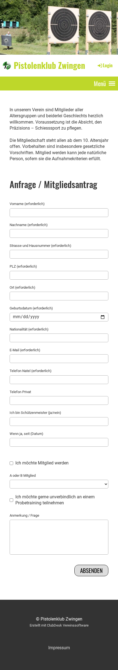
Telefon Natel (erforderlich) (31, 371)
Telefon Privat (20, 392)
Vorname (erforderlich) (27, 204)
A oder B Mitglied (23, 475)
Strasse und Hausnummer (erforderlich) (40, 246)
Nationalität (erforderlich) (29, 329)
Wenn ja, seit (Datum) (26, 434)
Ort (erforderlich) (22, 287)
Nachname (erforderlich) (29, 225)
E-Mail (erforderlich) (25, 350)
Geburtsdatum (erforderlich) (31, 308)
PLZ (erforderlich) (23, 266)
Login (108, 65)
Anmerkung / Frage (24, 515)
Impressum (59, 647)
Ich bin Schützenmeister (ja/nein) (35, 413)
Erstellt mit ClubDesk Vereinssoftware (59, 625)
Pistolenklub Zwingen (49, 65)
